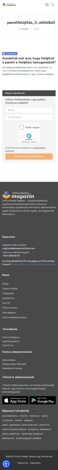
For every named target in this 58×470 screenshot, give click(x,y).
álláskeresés (8, 438)
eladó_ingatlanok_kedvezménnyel (19, 424)
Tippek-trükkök (9, 288)
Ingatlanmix (8, 298)
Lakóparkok (8, 293)
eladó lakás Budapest (32, 433)
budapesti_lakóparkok (39, 429)
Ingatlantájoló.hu (11, 341)
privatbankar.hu (10, 416)
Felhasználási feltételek (14, 364)
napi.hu (44, 416)
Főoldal (24, 29)
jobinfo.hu (44, 424)
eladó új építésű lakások (14, 429)
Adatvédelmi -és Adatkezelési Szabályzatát (33, 264)
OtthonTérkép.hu (10, 337)
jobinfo (18, 420)
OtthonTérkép (21, 456)
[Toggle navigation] (47, 4)
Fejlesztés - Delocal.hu (29, 463)
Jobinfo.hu (7, 345)
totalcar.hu (7, 420)
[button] (52, 5)
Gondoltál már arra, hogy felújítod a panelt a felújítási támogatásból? (29, 60)
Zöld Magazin (9, 312)
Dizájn (5, 283)
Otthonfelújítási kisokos (14, 317)
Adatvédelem (9, 360)
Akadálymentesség (12, 368)
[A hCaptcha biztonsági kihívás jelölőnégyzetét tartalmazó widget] (29, 133)
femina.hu (34, 416)
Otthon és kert (9, 307)
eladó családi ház (11, 433)
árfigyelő (28, 420)
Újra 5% (6, 303)
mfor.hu (24, 416)
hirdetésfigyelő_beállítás (28, 438)
